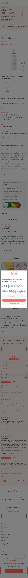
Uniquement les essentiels (14, 303)
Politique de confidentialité (16, 292)
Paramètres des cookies (14, 296)
